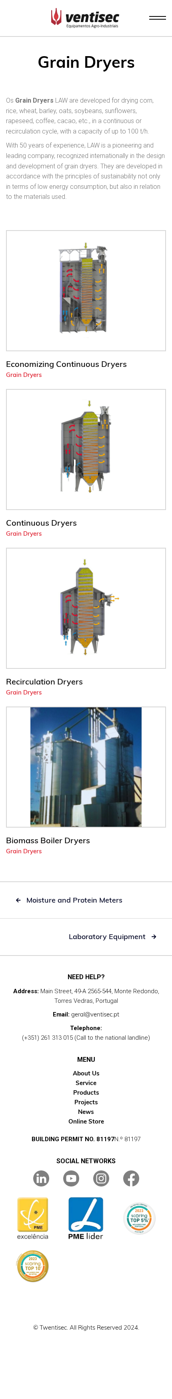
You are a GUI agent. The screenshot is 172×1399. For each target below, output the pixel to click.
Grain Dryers (24, 375)
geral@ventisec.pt (95, 1014)
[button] (157, 18)
